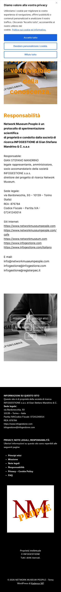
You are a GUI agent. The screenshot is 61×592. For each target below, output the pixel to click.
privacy (41, 327)
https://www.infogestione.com (23, 243)
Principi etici (14, 455)
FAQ (30, 336)
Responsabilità (16, 467)
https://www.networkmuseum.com (25, 238)
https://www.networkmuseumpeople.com (30, 225)
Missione (13, 459)
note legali (22, 327)
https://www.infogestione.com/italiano (28, 247)
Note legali (14, 463)
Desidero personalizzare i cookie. (30, 46)
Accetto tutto (30, 37)
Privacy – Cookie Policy (20, 471)
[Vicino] (58, 3)
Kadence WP (37, 583)
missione (19, 318)
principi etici (40, 318)
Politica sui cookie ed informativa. (29, 29)
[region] (30, 30)
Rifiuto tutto (30, 54)
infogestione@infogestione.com (19, 427)
